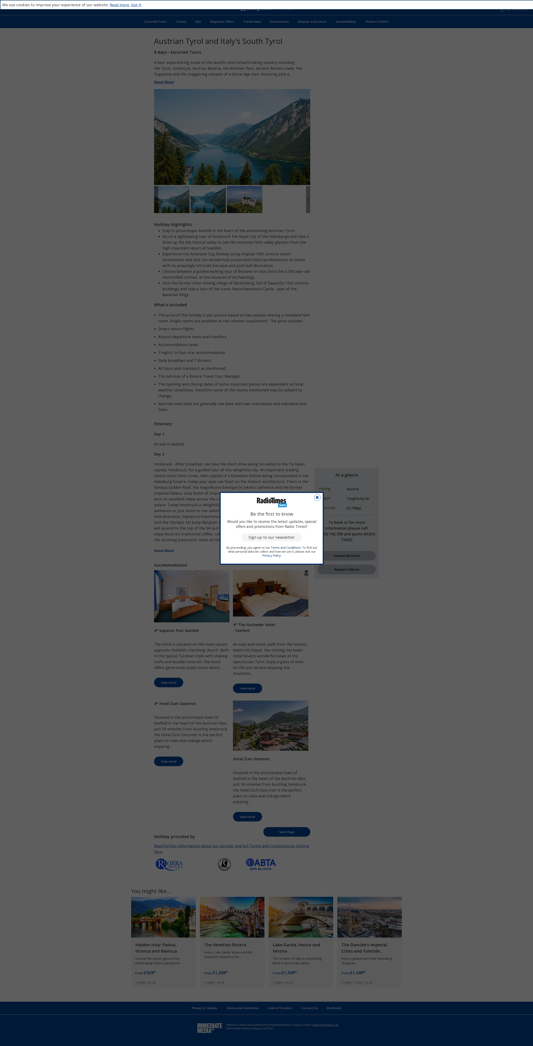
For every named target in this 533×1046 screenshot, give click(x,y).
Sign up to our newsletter (272, 537)
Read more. (120, 4)
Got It (136, 4)
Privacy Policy (271, 555)
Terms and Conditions (286, 548)
